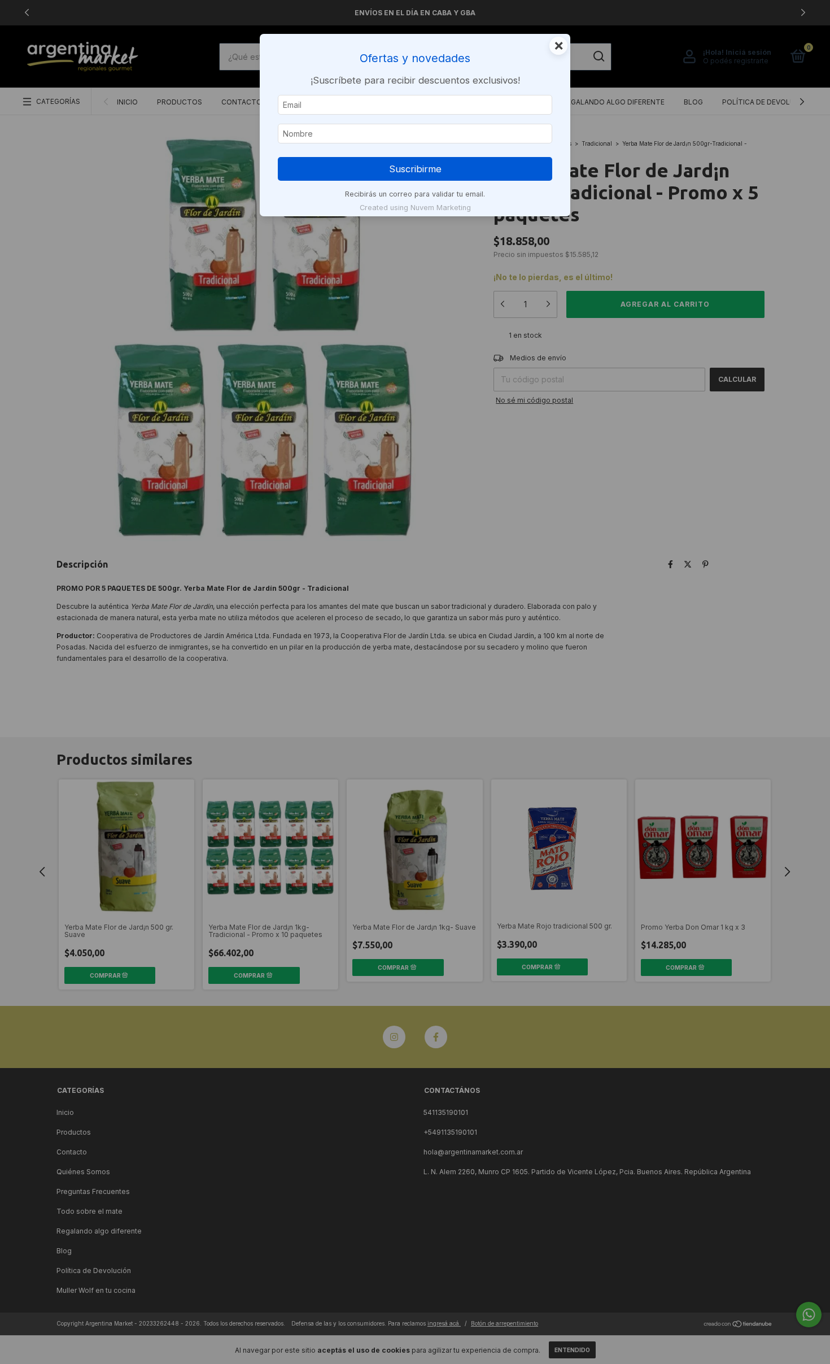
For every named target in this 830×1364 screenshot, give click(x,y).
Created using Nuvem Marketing (415, 207)
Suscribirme (415, 169)
